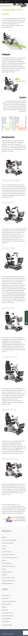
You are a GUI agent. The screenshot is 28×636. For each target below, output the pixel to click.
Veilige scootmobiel (7, 572)
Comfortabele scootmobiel (9, 540)
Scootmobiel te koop (7, 613)
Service (4, 569)
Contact (4, 546)
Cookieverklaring (6, 551)
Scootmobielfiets (6, 618)
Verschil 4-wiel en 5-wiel (8, 580)
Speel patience (6, 621)
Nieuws (4, 560)
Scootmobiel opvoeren (8, 616)
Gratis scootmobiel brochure (9, 557)
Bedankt (4, 537)
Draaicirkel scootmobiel (8, 554)
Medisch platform (6, 604)
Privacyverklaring (6, 563)
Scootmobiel (5, 598)
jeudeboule (5, 610)
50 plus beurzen (6, 595)
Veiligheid (6, 54)
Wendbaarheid (8, 137)
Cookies (4, 549)
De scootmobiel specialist (9, 601)
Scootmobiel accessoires (8, 566)
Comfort (22, 97)
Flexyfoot (4, 607)
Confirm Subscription (7, 543)
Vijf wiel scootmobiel (7, 583)
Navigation (7, 1)
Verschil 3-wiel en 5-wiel (8, 577)
